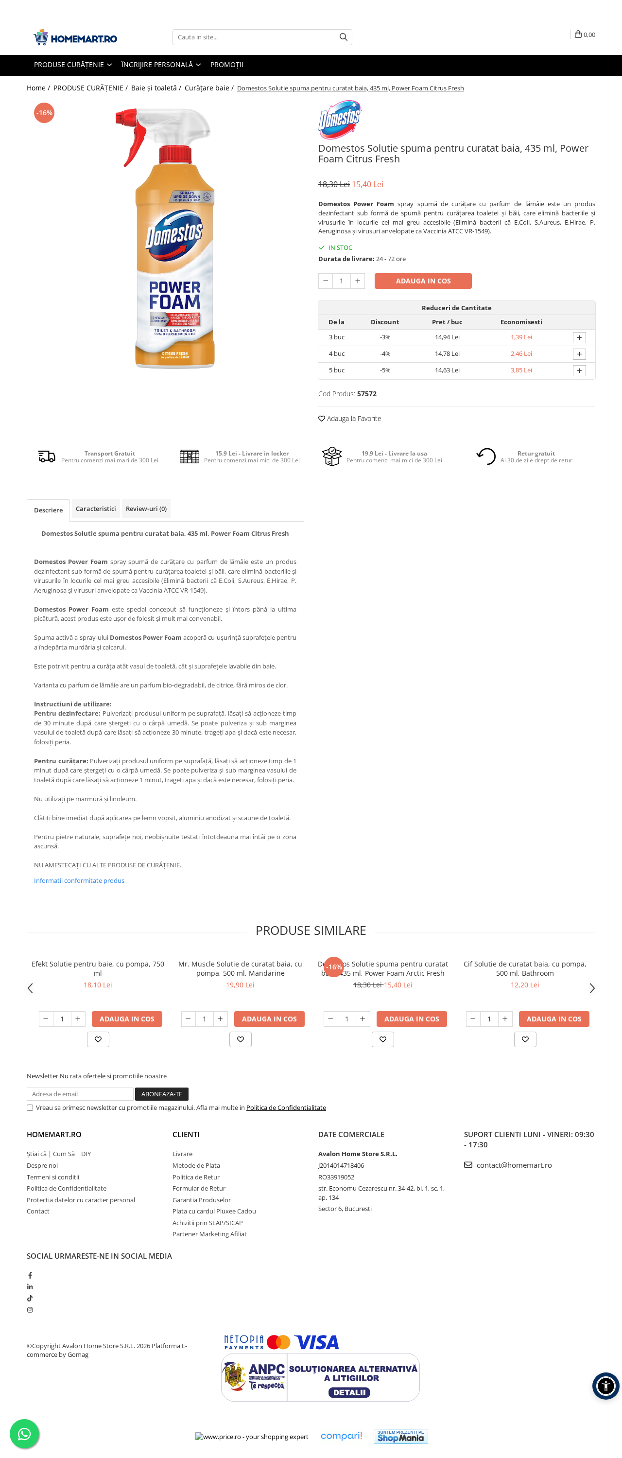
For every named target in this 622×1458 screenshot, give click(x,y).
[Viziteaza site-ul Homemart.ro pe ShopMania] (401, 1436)
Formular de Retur (199, 1188)
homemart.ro (54, 1134)
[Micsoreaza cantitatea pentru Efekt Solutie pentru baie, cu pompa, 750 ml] (46, 1019)
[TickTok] (30, 1298)
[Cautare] (343, 37)
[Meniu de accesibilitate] (606, 1386)
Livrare (182, 1153)
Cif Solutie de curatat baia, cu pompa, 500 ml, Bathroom (525, 968)
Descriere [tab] (48, 510)
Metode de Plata (196, 1165)
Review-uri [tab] (146, 508)
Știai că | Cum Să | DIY (59, 1153)
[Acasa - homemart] (75, 37)
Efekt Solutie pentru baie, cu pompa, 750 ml (98, 968)
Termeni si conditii (53, 1177)
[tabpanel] (165, 238)
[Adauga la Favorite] (98, 1039)
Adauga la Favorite (353, 418)
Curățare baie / (210, 87)
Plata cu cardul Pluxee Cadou (214, 1211)
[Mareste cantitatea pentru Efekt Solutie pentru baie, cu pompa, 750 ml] (78, 1019)
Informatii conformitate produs (79, 880)
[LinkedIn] (30, 1286)
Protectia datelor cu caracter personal (81, 1199)
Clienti (186, 1134)
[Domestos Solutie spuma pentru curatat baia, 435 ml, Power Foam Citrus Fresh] (165, 238)
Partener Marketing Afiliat (210, 1234)
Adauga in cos (423, 280)
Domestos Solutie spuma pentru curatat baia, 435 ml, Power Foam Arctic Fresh (383, 968)
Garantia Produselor (202, 1199)
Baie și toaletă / (157, 87)
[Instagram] (30, 1309)
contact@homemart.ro (513, 1165)
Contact (38, 1211)
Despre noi (42, 1165)
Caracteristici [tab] (96, 508)
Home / (39, 87)
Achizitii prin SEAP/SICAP (208, 1222)
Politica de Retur (196, 1177)
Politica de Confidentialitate (286, 1107)
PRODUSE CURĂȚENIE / (91, 87)
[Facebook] (30, 1275)
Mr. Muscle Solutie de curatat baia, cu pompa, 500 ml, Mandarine (240, 968)
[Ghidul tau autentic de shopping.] (341, 1436)
